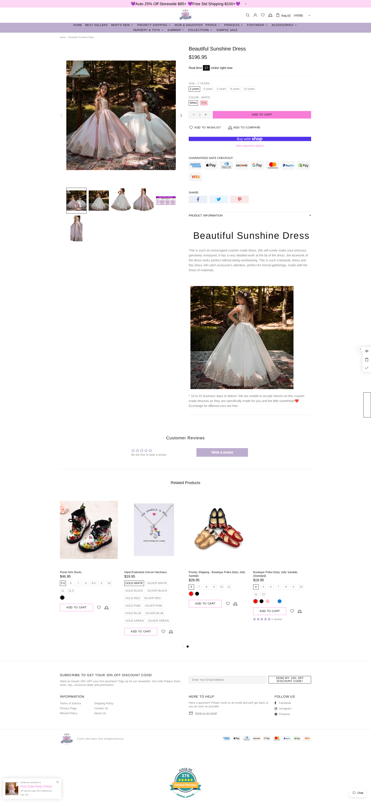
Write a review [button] (222, 452)
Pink (267, 601)
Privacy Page (68, 708)
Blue (279, 601)
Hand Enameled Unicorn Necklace (145, 572)
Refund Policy (68, 713)
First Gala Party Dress (36, 786)
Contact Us (101, 708)
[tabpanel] (218, 554)
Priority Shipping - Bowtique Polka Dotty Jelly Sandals (217, 574)
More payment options (250, 145)
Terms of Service (70, 703)
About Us (100, 713)
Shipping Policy (104, 703)
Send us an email (206, 713)
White (68, 598)
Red (191, 594)
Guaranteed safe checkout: (211, 158)
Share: (194, 192)
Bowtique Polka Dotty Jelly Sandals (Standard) (275, 574)
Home (63, 37)
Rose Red (273, 601)
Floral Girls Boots (71, 572)
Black (62, 598)
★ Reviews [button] (369, 405)
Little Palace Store (185, 15)
